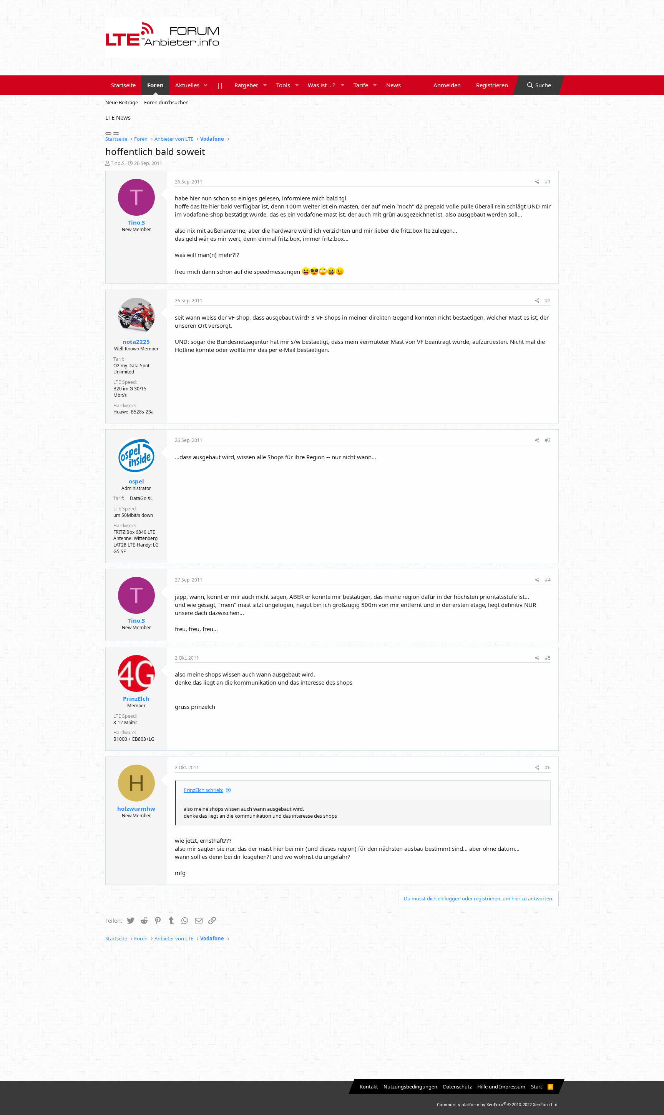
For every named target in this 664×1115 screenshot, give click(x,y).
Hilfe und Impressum (501, 1086)
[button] (205, 85)
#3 (548, 440)
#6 (548, 767)
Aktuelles (187, 85)
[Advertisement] (332, 1012)
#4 (548, 580)
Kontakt (369, 1086)
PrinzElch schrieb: (203, 790)
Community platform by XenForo (498, 1104)
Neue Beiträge (121, 102)
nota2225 (136, 341)
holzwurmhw (136, 808)
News (393, 85)
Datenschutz (457, 1086)
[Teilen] (537, 182)
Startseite (123, 85)
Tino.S (117, 163)
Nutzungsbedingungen (410, 1086)
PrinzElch (136, 698)
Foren (155, 85)
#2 (548, 300)
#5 (548, 658)
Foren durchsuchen (166, 102)
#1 (548, 181)
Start (536, 1086)
